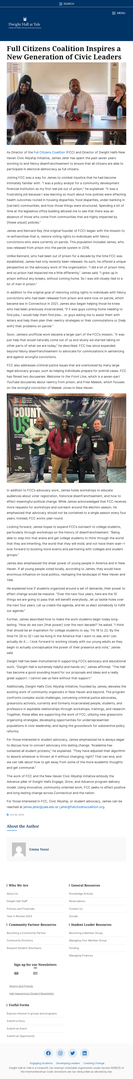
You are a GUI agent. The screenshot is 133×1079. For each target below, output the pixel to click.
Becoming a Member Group (86, 933)
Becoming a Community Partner (26, 933)
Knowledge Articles (81, 893)
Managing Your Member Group (88, 940)
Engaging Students (41, 1063)
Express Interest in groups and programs (32, 1013)
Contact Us (76, 908)
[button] (118, 13)
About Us (12, 893)
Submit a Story (16, 1021)
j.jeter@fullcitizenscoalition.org (81, 807)
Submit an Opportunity (20, 1036)
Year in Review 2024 (19, 916)
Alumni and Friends (21, 986)
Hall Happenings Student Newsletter (31, 993)
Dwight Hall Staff (17, 901)
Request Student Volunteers (24, 948)
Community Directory (20, 940)
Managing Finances (81, 955)
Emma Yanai (39, 849)
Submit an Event (17, 1028)
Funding (74, 948)
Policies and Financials (21, 908)
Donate (73, 916)
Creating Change (93, 1063)
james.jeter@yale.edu (38, 807)
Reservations (77, 901)
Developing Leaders (68, 1063)
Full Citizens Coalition (49, 152)
